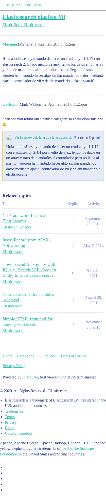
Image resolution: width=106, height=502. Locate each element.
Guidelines (47, 356)
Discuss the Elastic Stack (21, 5)
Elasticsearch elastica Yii (33, 16)
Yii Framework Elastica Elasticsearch (43, 137)
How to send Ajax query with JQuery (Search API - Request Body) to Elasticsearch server (29, 270)
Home (7, 356)
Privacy (11, 422)
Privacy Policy (14, 366)
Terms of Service (73, 356)
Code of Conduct (18, 433)
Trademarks (14, 411)
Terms (10, 417)
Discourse (30, 377)
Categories (25, 356)
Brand (10, 428)
